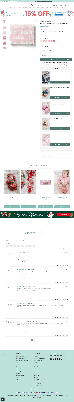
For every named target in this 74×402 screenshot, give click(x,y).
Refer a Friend (37, 375)
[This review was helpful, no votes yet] (65, 265)
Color (44, 38)
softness (30, 245)
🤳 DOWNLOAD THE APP (21, 356)
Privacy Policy (37, 377)
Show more (38, 245)
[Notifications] (65, 5)
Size (42, 29)
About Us (36, 356)
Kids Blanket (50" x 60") (58, 32)
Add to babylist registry (64, 65)
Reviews (35, 362)
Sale (66, 7)
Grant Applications (38, 360)
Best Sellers (27, 7)
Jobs (35, 373)
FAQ (17, 377)
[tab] (5, 1)
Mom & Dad (44, 7)
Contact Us (18, 379)
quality (7, 245)
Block (42, 46)
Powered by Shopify (37, 397)
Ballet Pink (46, 41)
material (14, 245)
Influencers (36, 369)
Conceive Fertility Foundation (40, 358)
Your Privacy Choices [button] (38, 385)
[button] (22, 20)
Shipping (36, 364)
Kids (38, 7)
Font (41, 44)
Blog (16, 362)
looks (26, 245)
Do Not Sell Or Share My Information (39, 380)
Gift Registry (18, 371)
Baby (34, 7)
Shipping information (48, 156)
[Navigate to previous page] (29, 340)
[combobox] (10, 241)
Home (61, 7)
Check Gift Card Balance (21, 369)
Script (46, 46)
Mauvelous (51, 41)
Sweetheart (49, 41)
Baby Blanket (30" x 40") (46, 32)
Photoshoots (36, 371)
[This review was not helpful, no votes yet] (67, 265)
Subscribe (61, 5)
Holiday (19, 7)
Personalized (54, 7)
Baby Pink (41, 41)
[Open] (2, 399)
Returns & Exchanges (20, 375)
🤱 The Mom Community (21, 358)
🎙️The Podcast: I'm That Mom (22, 360)
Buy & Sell (18, 373)
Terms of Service (37, 383)
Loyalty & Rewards (19, 364)
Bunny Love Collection (47, 21)
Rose (54, 41)
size (10, 245)
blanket (18, 245)
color (34, 245)
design (22, 245)
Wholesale (54, 5)
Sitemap (17, 381)
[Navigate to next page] (45, 340)
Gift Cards (18, 367)
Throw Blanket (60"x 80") (46, 35)
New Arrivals (11, 7)
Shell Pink (44, 41)
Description (45, 151)
